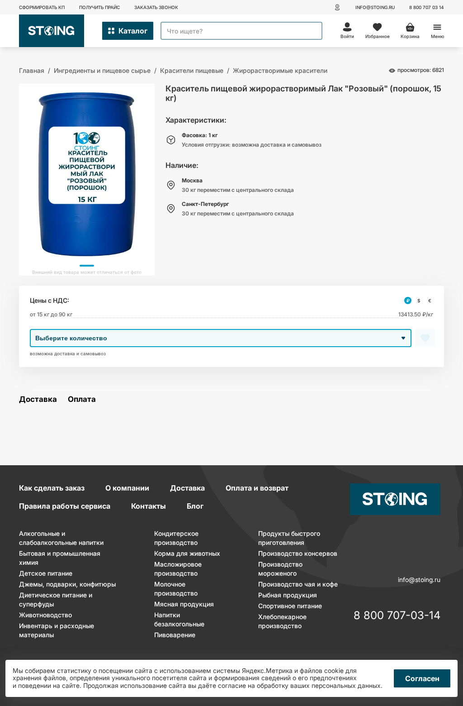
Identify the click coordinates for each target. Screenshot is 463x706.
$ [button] (418, 300)
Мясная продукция (184, 604)
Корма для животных (187, 553)
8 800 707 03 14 (426, 7)
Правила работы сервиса (64, 505)
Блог (195, 505)
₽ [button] (408, 300)
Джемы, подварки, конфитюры (67, 584)
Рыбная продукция (287, 595)
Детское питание (45, 573)
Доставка (38, 399)
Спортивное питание (290, 606)
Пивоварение (174, 635)
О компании (127, 487)
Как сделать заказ (52, 487)
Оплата (82, 399)
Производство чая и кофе (298, 584)
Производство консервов (297, 553)
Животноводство (45, 615)
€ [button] (429, 300)
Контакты (148, 505)
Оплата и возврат (257, 487)
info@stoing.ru (375, 7)
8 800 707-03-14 (397, 616)
